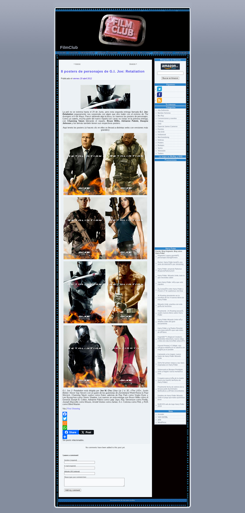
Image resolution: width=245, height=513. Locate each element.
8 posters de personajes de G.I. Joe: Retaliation (103, 70)
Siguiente (132, 64)
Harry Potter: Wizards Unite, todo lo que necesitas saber (171, 277)
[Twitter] (105, 418)
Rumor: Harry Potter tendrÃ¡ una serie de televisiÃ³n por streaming (170, 263)
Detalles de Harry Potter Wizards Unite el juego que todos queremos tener (171, 398)
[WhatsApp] (105, 427)
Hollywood (162, 135)
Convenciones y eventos (167, 118)
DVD (159, 124)
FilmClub (69, 47)
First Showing (73, 409)
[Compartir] (105, 436)
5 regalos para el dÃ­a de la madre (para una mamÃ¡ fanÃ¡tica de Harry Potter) (171, 380)
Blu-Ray (161, 116)
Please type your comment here (75, 477)
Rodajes (161, 145)
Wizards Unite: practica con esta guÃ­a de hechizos (170, 305)
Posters (160, 143)
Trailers (160, 153)
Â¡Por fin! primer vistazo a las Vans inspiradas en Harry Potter (171, 364)
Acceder (161, 414)
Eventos (161, 129)
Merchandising (163, 137)
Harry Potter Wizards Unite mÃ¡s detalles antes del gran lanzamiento (170, 322)
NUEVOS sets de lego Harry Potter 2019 (171, 405)
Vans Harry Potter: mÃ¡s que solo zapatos (170, 283)
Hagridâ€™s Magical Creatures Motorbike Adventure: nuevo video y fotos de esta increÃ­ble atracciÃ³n (171, 339)
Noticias (161, 140)
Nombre (67, 460)
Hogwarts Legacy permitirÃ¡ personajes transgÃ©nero (168, 257)
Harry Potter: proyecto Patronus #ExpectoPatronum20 (170, 270)
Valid (163, 417)
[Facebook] (105, 414)
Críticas (160, 121)
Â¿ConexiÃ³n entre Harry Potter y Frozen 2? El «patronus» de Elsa (170, 290)
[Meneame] (105, 423)
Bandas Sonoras (164, 113)
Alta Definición (163, 110)
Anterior (78, 64)
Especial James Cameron (168, 127)
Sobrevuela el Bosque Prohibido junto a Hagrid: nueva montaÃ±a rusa (170, 372)
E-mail (66, 466)
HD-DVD (161, 132)
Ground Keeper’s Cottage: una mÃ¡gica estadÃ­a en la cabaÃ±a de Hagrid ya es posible (171, 348)
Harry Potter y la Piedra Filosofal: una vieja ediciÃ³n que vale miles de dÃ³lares (170, 330)
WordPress (162, 422)
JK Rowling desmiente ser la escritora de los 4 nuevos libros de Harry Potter (171, 298)
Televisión (161, 151)
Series (160, 148)
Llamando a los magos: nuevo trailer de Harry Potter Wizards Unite (169, 356)
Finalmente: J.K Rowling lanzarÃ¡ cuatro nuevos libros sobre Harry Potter (170, 313)
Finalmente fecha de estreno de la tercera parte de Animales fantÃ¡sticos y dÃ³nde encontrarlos (171, 389)
